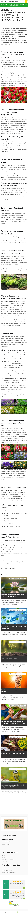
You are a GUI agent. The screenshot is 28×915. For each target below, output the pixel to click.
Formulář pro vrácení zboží (7, 859)
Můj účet (3, 855)
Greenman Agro (5, 316)
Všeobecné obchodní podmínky (9, 872)
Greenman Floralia (6, 490)
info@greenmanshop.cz (7, 841)
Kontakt (3, 868)
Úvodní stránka (5, 914)
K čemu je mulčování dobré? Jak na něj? (13, 753)
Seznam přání (5, 857)
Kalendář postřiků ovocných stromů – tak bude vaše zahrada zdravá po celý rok (13, 723)
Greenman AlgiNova (6, 301)
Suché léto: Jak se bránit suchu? (11, 658)
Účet (23, 914)
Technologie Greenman (7, 870)
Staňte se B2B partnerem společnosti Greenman (12, 861)
